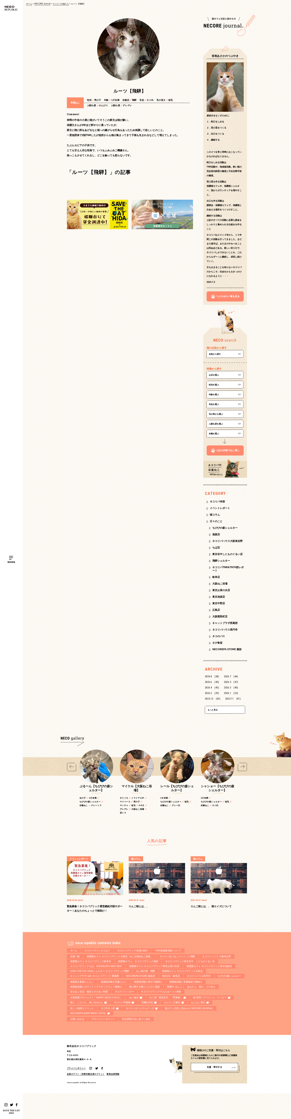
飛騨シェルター (221, 560)
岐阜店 (216, 577)
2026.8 (212, 676)
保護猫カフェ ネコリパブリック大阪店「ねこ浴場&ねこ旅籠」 (120, 956)
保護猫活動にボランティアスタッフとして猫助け (96, 986)
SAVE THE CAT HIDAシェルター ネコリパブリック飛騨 (99, 971)
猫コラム (215, 514)
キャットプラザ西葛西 (225, 623)
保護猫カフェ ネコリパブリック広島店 (182, 971)
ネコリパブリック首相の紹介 (132, 950)
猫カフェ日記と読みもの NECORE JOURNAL (189, 1008)
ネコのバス (218, 636)
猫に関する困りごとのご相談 (144, 986)
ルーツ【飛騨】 (78, 4)
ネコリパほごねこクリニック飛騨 (177, 956)
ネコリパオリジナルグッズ (140, 1008)
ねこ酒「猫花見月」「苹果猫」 (165, 997)
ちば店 (216, 547)
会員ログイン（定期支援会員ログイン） (86, 1074)
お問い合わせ (77, 1019)
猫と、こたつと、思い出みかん (86, 1002)
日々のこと (216, 521)
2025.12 (212, 698)
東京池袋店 (218, 596)
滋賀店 (216, 534)
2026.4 (212, 687)
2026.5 (231, 682)
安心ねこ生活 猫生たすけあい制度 (89, 991)
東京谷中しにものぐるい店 (227, 554)
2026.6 (212, 682)
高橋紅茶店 (147, 1002)
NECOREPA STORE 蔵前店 (140, 976)
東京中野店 (218, 603)
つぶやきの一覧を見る (228, 296)
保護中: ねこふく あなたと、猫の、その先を (191, 986)
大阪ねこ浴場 (220, 583)
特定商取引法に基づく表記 (136, 1019)
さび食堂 (217, 642)
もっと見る (213, 710)
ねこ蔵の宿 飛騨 (145, 971)
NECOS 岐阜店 (171, 976)
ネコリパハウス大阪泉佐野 (227, 540)
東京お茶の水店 (221, 590)
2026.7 (231, 676)
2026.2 (212, 693)
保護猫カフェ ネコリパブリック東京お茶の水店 (154, 966)
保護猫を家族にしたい (82, 981)
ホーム (29, 4)
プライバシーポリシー (103, 1019)
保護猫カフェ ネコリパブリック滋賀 (138, 961)
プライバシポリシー (76, 1068)
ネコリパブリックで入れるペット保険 (161, 991)
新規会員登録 (113, 1074)
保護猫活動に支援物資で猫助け (185, 981)
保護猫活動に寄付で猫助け (148, 981)
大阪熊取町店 (220, 616)
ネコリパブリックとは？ (97, 950)
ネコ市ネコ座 (108, 1008)
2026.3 (231, 687)
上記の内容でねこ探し (228, 450)
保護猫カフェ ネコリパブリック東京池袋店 (209, 966)
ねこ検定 (134, 997)
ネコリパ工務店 (172, 1002)
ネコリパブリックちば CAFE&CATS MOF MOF (96, 966)
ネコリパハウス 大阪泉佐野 (216, 956)
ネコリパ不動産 (122, 1002)
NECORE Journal (42, 4)
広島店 (216, 609)
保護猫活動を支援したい (114, 981)
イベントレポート (220, 508)
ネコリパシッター (124, 991)
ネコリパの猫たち (61, 4)
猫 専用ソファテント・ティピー (210, 997)
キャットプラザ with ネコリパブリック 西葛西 (94, 976)
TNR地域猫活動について (168, 950)
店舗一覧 (75, 956)
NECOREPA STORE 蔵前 (227, 649)
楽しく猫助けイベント (82, 1008)
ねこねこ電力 (198, 1002)
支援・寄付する (214, 1067)
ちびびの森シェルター (225, 527)
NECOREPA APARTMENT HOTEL (88, 1013)
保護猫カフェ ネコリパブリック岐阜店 (90, 961)
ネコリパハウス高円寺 (225, 629)
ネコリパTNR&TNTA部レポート (228, 569)
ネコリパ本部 (217, 501)
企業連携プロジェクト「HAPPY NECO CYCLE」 (96, 997)
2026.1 (231, 693)
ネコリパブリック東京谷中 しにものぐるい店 (190, 961)
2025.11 (233, 698)
